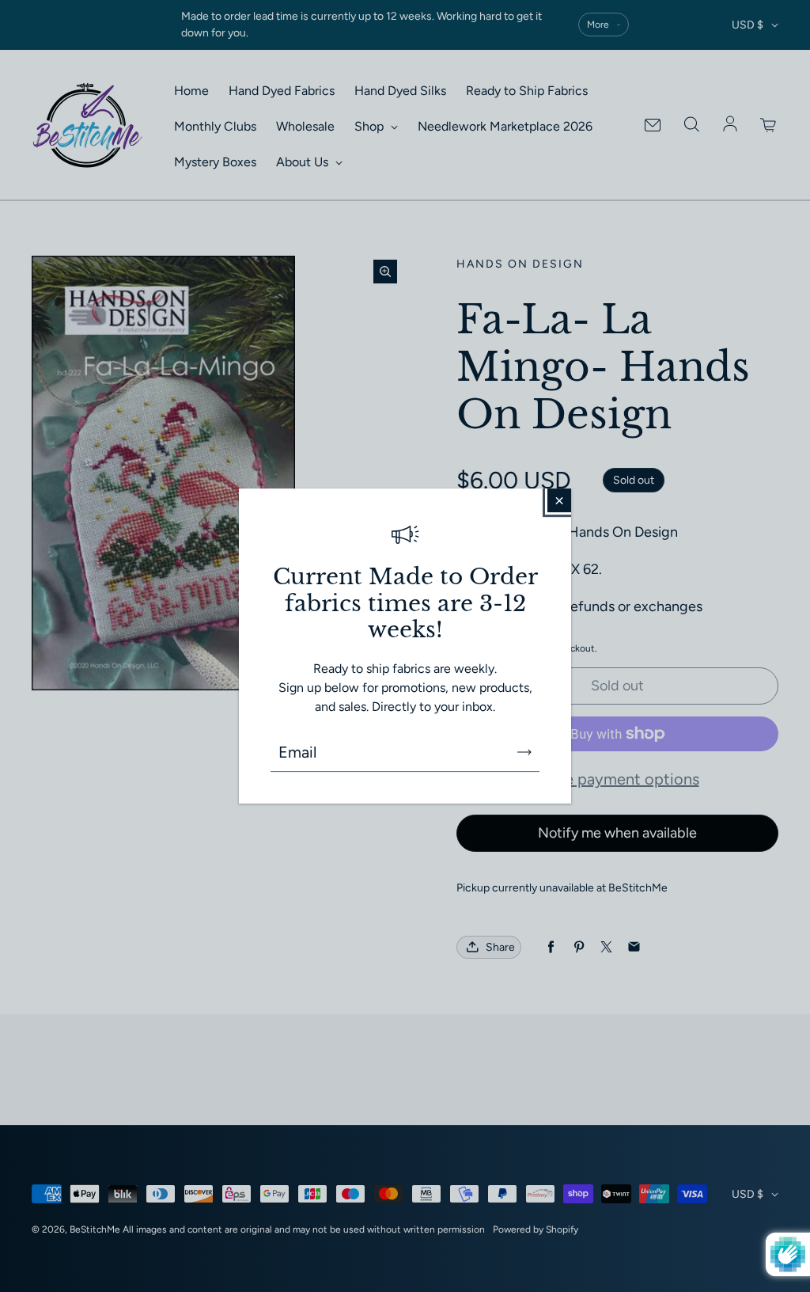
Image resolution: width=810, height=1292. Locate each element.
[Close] (559, 500)
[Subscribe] (524, 752)
